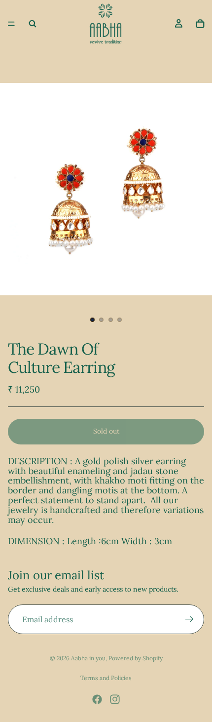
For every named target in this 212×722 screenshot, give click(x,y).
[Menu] (11, 23)
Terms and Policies (106, 678)
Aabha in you (88, 658)
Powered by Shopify (135, 658)
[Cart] (200, 24)
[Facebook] (97, 699)
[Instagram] (115, 699)
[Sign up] (189, 619)
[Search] (32, 24)
